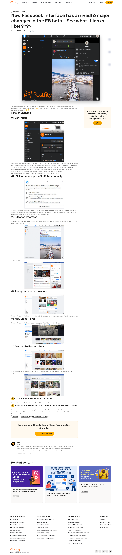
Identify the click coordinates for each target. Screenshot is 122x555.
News (23, 11)
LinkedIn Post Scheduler (16, 525)
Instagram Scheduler (16, 530)
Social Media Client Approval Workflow (47, 530)
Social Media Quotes (42, 527)
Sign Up (109, 2)
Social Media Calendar (43, 525)
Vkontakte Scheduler (16, 533)
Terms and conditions (106, 525)
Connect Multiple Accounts (75, 525)
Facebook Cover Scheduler (17, 540)
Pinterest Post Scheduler (17, 527)
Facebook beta (25, 416)
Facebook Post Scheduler (17, 522)
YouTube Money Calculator (75, 543)
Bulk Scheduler (14, 519)
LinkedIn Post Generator (74, 540)
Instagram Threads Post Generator (77, 538)
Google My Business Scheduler (18, 535)
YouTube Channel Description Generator (78, 533)
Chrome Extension (105, 522)
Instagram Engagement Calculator (77, 535)
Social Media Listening (43, 533)
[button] (25, 2)
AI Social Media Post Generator (45, 519)
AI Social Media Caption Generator (46, 535)
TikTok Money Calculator (74, 530)
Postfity (37, 108)
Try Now (97, 123)
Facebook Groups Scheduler (17, 538)
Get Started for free (44, 433)
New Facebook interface (40, 416)
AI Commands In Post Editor (75, 527)
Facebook (16, 11)
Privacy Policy (104, 527)
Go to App (102, 519)
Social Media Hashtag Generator (45, 538)
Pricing (101, 2)
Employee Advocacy (42, 522)
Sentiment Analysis (73, 519)
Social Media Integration (74, 522)
